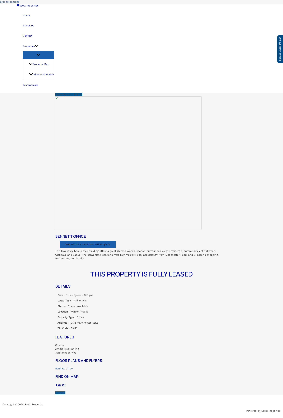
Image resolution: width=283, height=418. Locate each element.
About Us (28, 25)
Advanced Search (43, 74)
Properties (29, 46)
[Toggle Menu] (38, 55)
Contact (27, 35)
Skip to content (9, 1)
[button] (37, 46)
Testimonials (30, 85)
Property (60, 392)
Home (26, 15)
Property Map (41, 64)
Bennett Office (64, 368)
